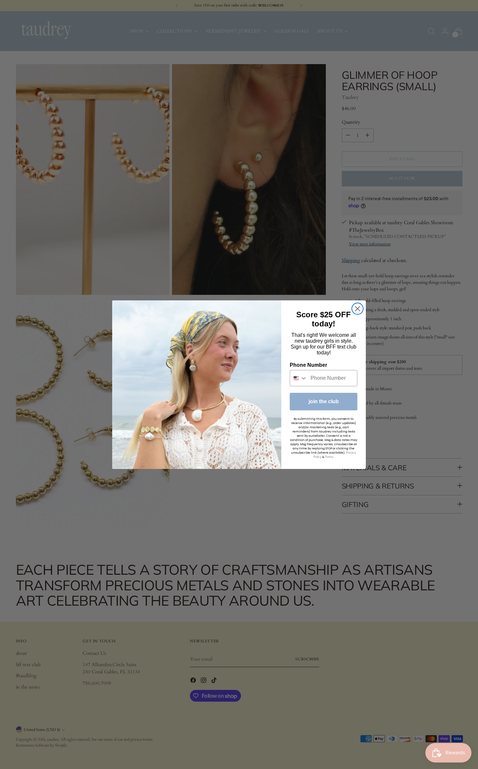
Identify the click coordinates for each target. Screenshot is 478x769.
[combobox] (298, 378)
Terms (329, 457)
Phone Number (308, 365)
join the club (324, 401)
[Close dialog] (357, 308)
